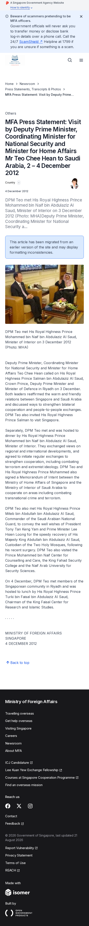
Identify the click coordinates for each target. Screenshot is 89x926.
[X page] (19, 806)
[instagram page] (30, 806)
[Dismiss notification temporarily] (81, 16)
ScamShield (28, 41)
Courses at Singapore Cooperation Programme (40, 777)
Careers (11, 736)
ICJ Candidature (17, 763)
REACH (10, 870)
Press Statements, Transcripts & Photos (33, 89)
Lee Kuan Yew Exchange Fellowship (31, 770)
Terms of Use (15, 863)
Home (9, 84)
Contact (11, 816)
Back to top (19, 662)
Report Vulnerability (19, 848)
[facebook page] (7, 806)
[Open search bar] (70, 60)
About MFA (13, 751)
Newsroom (27, 84)
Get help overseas (18, 721)
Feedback (12, 823)
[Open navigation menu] (81, 60)
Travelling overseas (19, 713)
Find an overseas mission (24, 785)
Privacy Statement (18, 855)
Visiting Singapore (18, 728)
